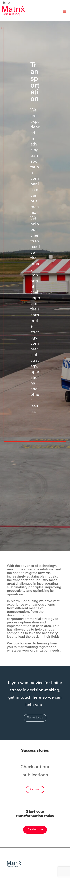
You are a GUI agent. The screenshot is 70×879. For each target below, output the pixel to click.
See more (35, 789)
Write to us (35, 717)
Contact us (35, 829)
